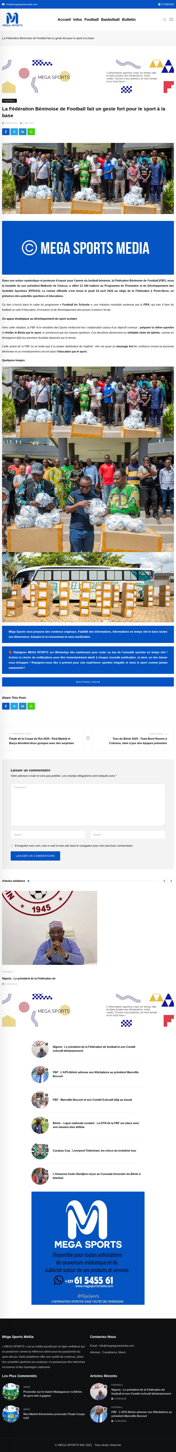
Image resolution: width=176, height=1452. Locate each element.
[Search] (165, 19)
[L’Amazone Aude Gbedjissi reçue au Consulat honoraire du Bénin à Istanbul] (40, 1176)
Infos (77, 19)
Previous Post (22, 734)
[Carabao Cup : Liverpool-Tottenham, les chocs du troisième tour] (40, 1150)
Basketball (110, 19)
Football (91, 19)
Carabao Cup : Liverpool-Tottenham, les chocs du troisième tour (94, 1150)
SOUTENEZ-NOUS (88, 682)
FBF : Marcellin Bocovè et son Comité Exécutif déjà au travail (92, 1099)
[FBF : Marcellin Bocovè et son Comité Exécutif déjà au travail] (40, 1099)
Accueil (64, 19)
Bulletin (129, 19)
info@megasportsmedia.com (21, 4)
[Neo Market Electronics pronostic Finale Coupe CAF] (10, 1414)
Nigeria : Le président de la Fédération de (29, 978)
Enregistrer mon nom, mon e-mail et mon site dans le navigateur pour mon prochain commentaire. (74, 845)
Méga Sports (17, 631)
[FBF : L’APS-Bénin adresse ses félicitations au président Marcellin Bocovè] (40, 1074)
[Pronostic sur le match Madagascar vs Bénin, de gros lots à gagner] (10, 1391)
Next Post (156, 734)
